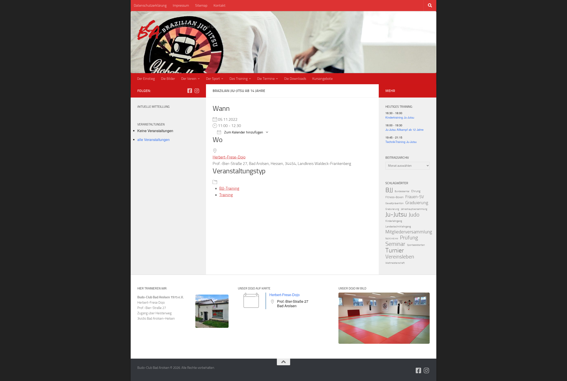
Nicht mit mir (391, 238)
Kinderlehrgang (393, 221)
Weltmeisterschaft (395, 263)
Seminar (395, 244)
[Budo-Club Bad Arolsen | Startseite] (148, 30)
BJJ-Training (229, 188)
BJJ (389, 190)
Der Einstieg (146, 78)
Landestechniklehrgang (398, 226)
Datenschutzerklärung (150, 5)
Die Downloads (295, 78)
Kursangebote (322, 78)
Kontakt (219, 5)
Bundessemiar (402, 191)
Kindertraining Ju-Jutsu (399, 117)
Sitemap (201, 5)
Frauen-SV (414, 196)
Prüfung (409, 237)
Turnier (394, 250)
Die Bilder (168, 78)
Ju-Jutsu (396, 214)
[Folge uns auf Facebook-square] (189, 90)
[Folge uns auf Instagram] (196, 90)
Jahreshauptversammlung (414, 209)
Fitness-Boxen (394, 197)
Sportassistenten (416, 245)
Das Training (238, 78)
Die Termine (266, 78)
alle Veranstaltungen (153, 139)
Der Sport (213, 78)
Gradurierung (392, 209)
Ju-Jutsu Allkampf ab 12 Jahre (404, 129)
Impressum (181, 5)
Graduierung (416, 202)
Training (226, 194)
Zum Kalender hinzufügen (243, 132)
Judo (414, 214)
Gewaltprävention (394, 203)
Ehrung (415, 191)
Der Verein (188, 78)
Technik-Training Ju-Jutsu (401, 142)
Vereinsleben (399, 256)
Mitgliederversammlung (408, 231)
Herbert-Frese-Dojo (229, 157)
